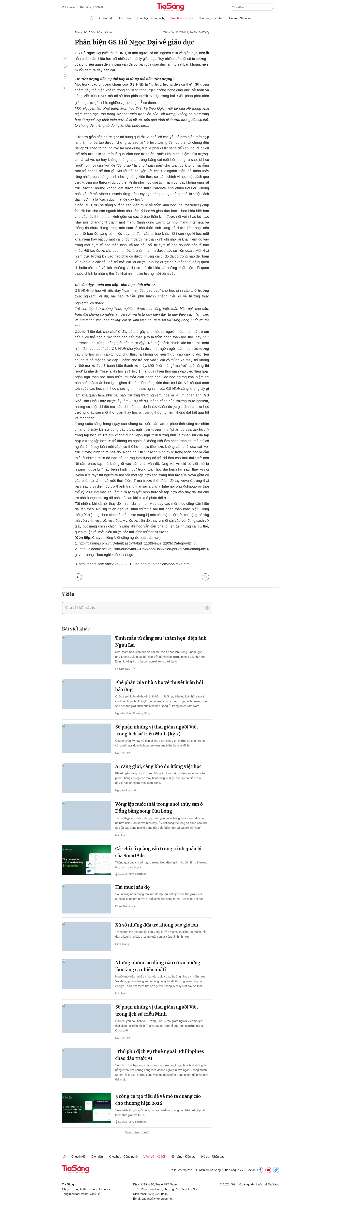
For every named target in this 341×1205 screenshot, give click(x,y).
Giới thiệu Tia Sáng (208, 1170)
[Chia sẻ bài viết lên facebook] (65, 59)
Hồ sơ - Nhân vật (240, 18)
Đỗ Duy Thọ (122, 752)
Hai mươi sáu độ (132, 887)
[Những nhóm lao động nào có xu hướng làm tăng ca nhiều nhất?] (86, 974)
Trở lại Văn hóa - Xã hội (81, 576)
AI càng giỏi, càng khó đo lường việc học (158, 766)
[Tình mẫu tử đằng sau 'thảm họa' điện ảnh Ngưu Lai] (86, 649)
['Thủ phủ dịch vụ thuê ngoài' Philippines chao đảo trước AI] (86, 1063)
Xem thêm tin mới (137, 1132)
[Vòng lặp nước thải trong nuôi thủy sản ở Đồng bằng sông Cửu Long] (86, 815)
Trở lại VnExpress (180, 1170)
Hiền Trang (122, 944)
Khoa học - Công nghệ (151, 18)
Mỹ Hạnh (120, 835)
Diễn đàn (125, 18)
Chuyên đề (106, 18)
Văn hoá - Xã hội (182, 18)
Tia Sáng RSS (234, 1170)
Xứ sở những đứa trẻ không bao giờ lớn (156, 925)
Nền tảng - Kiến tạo (211, 18)
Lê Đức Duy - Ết (125, 668)
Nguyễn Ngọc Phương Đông (133, 713)
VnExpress (68, 7)
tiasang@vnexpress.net (157, 1198)
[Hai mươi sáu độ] (86, 898)
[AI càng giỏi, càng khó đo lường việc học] (86, 778)
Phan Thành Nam (126, 906)
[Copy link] (65, 67)
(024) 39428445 (157, 1194)
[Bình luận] (65, 76)
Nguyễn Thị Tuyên (126, 790)
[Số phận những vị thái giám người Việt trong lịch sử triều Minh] (86, 1018)
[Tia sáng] (170, 7)
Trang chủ (81, 32)
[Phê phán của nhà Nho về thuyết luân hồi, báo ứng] (86, 694)
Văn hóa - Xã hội (101, 32)
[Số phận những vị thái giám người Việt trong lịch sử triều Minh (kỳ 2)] (86, 738)
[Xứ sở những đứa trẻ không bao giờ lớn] (86, 936)
